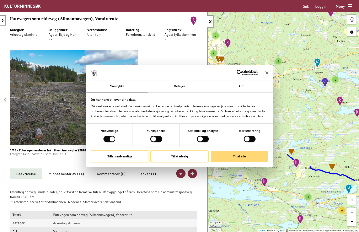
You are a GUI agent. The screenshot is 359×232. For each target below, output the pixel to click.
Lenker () (147, 173)
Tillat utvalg (179, 156)
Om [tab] (241, 86)
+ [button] (352, 212)
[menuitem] (306, 6)
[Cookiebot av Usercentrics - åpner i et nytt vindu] (239, 73)
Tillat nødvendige (119, 156)
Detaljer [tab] (179, 86)
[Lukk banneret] (267, 72)
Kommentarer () (111, 173)
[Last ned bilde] (181, 173)
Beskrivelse (26, 173)
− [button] (352, 221)
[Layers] (352, 19)
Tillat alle (239, 156)
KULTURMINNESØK (22, 6)
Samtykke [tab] (117, 86)
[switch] (156, 139)
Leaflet (261, 230)
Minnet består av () (66, 173)
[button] (5, 99)
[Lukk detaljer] (210, 21)
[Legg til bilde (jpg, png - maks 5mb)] (192, 173)
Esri (282, 230)
